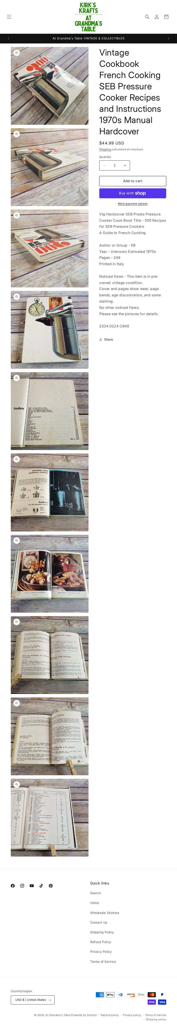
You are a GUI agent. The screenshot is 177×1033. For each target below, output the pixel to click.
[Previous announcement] (8, 38)
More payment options (133, 203)
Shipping (105, 149)
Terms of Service (103, 961)
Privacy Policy (101, 951)
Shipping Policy (102, 932)
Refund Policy (100, 942)
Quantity (105, 157)
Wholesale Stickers (104, 912)
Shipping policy (156, 1019)
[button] (9, 17)
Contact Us (98, 922)
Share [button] (108, 339)
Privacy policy (132, 1015)
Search (95, 893)
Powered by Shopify (84, 1015)
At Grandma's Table (58, 1015)
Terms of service (155, 1015)
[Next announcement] (168, 38)
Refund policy (110, 1015)
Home (94, 903)
